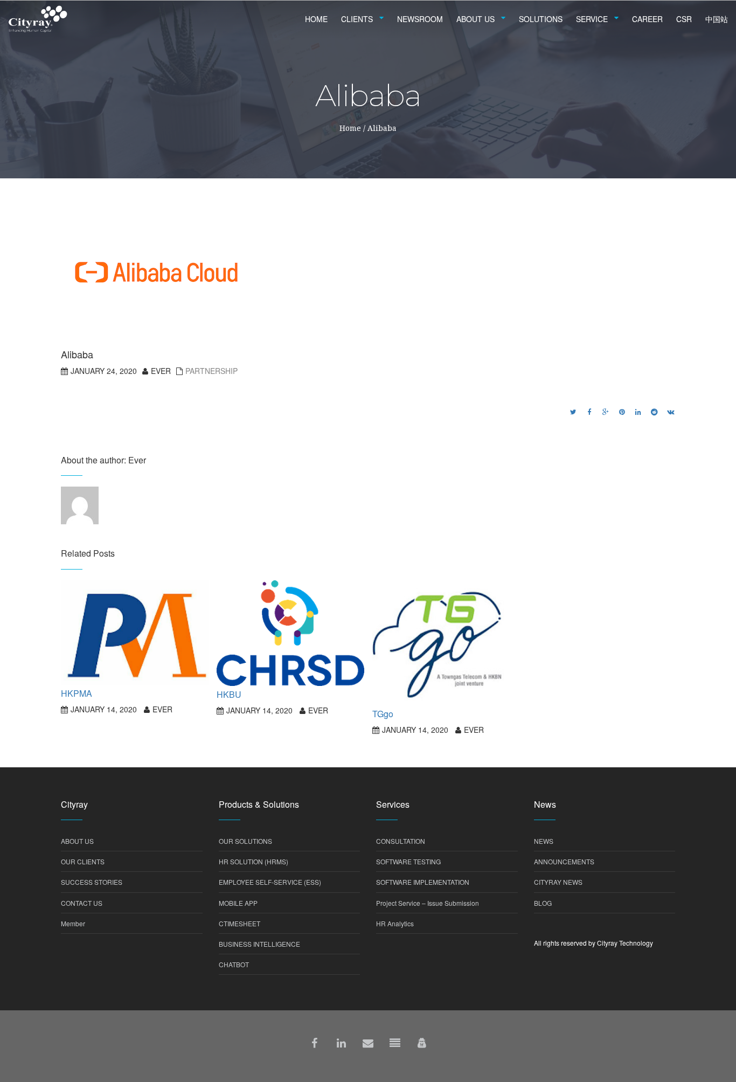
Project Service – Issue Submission (427, 902)
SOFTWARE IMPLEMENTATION (422, 881)
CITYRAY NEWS (558, 881)
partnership (211, 370)
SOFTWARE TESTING (408, 861)
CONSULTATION (400, 840)
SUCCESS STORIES (91, 881)
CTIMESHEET (239, 923)
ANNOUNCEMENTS (564, 861)
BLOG (543, 902)
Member (73, 923)
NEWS (543, 840)
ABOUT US (77, 840)
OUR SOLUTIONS (245, 840)
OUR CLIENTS (83, 861)
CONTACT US (81, 902)
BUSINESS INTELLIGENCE (259, 943)
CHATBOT (234, 964)
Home (350, 128)
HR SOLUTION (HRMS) (253, 861)
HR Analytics (395, 923)
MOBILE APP (238, 902)
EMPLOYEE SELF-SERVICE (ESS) (270, 881)
